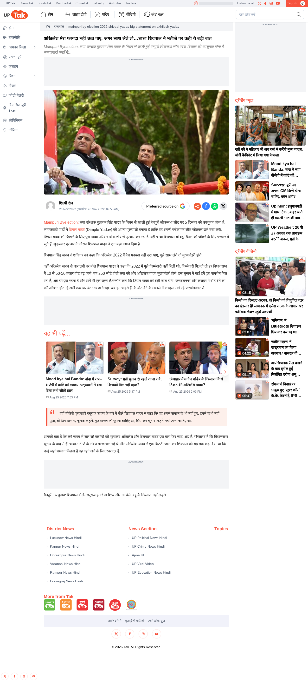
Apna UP (138, 555)
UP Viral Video (143, 564)
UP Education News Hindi (151, 572)
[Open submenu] (35, 47)
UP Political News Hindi (149, 538)
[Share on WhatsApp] (214, 206)
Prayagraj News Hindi (66, 581)
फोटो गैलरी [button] (157, 14)
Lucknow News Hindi (66, 538)
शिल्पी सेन (66, 203)
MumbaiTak (64, 3)
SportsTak (45, 3)
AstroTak (115, 3)
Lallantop (99, 3)
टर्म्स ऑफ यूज (156, 621)
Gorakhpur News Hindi (67, 555)
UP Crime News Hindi (148, 546)
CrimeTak (82, 3)
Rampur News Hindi (65, 572)
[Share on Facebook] (206, 206)
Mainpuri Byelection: (61, 222)
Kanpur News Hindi (64, 546)
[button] (75, 372)
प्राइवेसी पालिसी (134, 621)
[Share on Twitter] (223, 206)
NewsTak (27, 3)
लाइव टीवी (79, 14)
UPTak (10, 3)
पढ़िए (105, 14)
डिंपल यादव (77, 230)
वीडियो (131, 14)
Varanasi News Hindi (65, 564)
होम (50, 14)
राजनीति (59, 26)
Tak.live (130, 3)
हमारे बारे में (114, 621)
